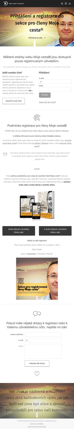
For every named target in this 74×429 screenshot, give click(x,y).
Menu (70, 4)
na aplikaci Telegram (40, 143)
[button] (62, 3)
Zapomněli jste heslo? (47, 102)
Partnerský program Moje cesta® (37, 426)
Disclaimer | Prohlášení (37, 423)
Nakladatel (31, 254)
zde (30, 91)
